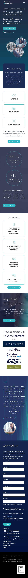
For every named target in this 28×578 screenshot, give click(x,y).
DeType (20, 561)
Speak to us (13, 141)
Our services (9, 28)
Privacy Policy (9, 516)
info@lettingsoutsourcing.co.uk (12, 533)
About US (7, 32)
